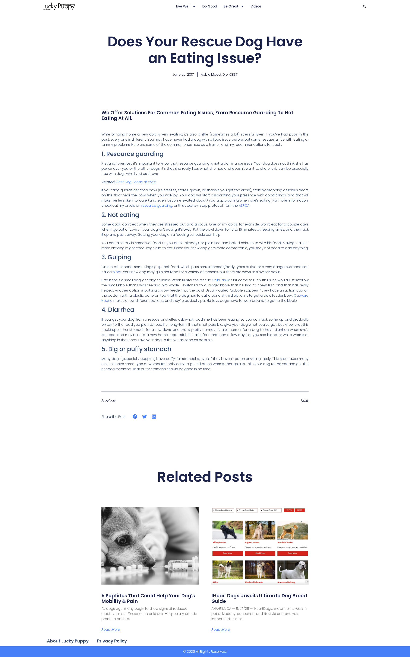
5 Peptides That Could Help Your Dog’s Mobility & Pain (148, 598)
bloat (117, 272)
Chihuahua (221, 280)
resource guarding (156, 205)
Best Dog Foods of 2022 (136, 182)
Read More (110, 629)
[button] (364, 6)
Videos (256, 6)
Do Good (209, 6)
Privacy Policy (112, 641)
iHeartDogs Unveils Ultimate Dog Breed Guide (259, 598)
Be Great (231, 6)
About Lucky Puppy (68, 641)
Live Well (183, 6)
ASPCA (244, 205)
